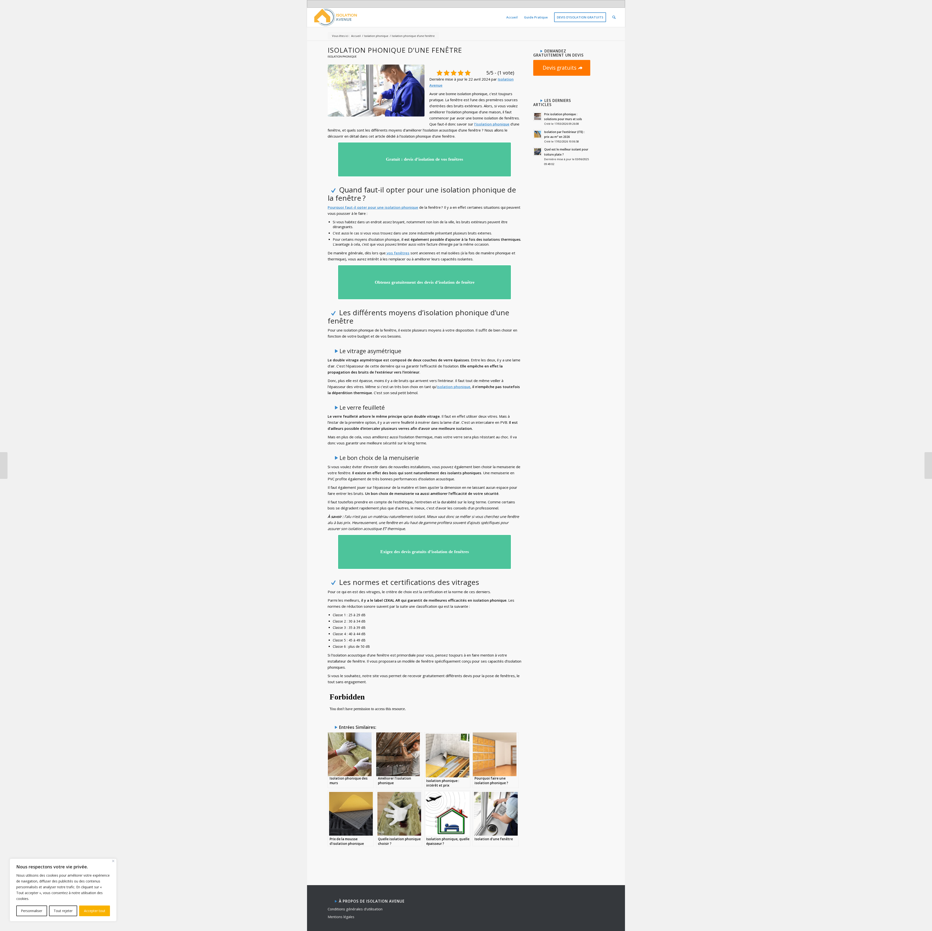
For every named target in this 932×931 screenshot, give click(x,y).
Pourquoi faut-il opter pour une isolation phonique (373, 207)
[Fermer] (113, 861)
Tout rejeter (63, 910)
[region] (63, 890)
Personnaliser (31, 910)
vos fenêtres (397, 252)
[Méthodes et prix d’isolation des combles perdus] (928, 465)
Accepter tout (94, 910)
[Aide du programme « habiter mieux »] (4, 465)
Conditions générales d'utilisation (355, 908)
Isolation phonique (342, 56)
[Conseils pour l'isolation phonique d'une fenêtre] (376, 90)
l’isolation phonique (491, 124)
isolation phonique (453, 386)
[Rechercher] (614, 17)
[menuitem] (512, 17)
